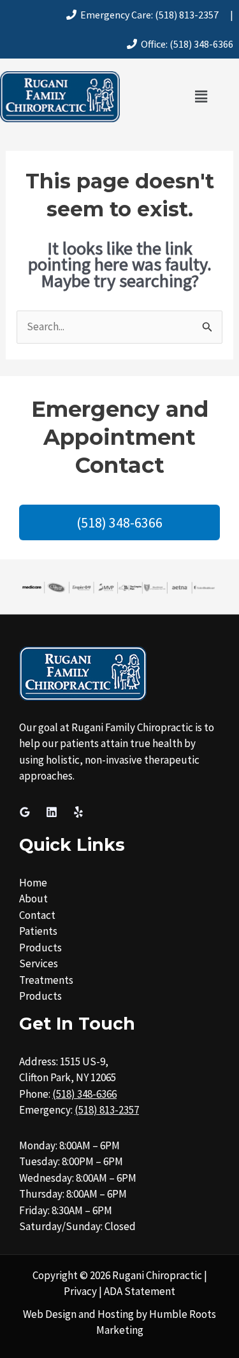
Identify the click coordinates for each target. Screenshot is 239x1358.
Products (40, 948)
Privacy (80, 1291)
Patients (38, 931)
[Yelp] (78, 812)
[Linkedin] (51, 812)
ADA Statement (139, 1291)
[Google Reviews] (25, 812)
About (33, 899)
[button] (201, 96)
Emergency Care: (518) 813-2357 (147, 14)
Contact (37, 915)
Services (38, 963)
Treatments (46, 980)
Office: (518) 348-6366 (185, 44)
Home (33, 883)
